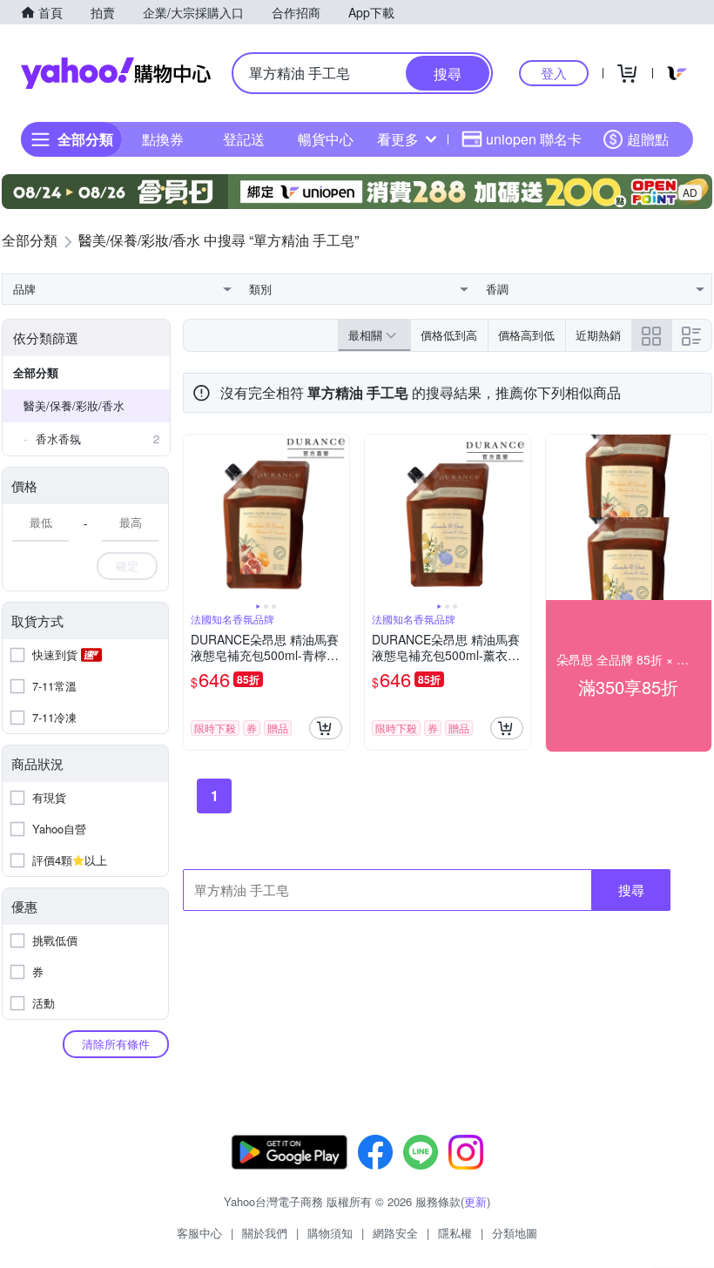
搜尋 (631, 889)
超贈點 (648, 139)
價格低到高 (449, 335)
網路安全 (395, 1232)
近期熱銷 (598, 335)
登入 (554, 73)
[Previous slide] (195, 517)
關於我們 (264, 1232)
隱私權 (455, 1232)
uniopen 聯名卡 (534, 139)
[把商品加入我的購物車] (325, 728)
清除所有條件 (116, 1043)
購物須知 (330, 1232)
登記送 (244, 139)
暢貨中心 (326, 139)
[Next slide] (338, 517)
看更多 (398, 139)
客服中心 (199, 1232)
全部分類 (35, 372)
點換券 (163, 139)
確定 (127, 565)
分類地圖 (514, 1232)
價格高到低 (526, 335)
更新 (475, 1201)
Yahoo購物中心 (116, 73)
